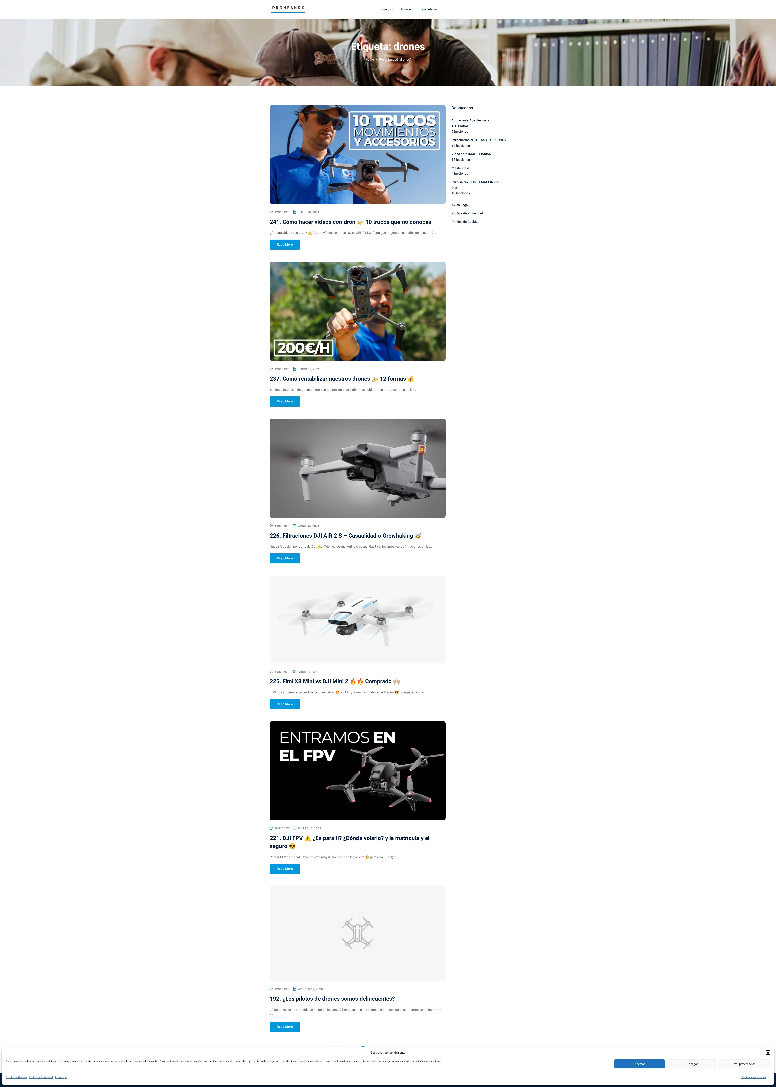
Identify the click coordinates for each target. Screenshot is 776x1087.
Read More (285, 244)
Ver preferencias (745, 1064)
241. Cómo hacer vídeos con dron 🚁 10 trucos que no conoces (350, 222)
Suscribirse (429, 9)
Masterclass (460, 168)
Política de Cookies (16, 1077)
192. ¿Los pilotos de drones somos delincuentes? (332, 999)
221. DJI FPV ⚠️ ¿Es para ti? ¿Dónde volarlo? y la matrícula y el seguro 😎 (349, 842)
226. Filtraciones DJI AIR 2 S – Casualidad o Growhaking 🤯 (346, 536)
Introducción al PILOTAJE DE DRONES (479, 140)
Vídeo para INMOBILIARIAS (471, 154)
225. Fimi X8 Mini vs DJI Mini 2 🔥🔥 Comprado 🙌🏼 (335, 681)
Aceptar (640, 1064)
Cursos (386, 9)
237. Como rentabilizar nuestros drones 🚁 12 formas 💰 (342, 379)
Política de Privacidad (41, 1077)
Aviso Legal (61, 1077)
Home (369, 59)
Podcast (282, 212)
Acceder (406, 9)
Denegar (692, 1064)
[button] (768, 1053)
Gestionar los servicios (753, 1077)
